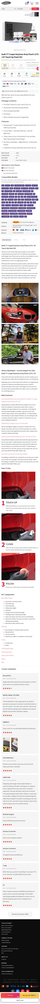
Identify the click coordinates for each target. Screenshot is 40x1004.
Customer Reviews (5, 932)
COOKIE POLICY (24, 982)
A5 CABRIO (20, 194)
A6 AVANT (11, 196)
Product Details (5, 940)
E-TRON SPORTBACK (19, 185)
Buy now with (26, 995)
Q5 (25, 196)
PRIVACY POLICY (33, 982)
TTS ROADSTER (5, 208)
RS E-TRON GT (5, 188)
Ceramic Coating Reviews (7, 967)
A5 (16, 194)
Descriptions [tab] (6, 240)
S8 (31, 202)
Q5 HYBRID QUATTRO (32, 196)
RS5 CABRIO (28, 199)
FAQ (2, 953)
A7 (16, 196)
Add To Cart (20, 1000)
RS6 (33, 199)
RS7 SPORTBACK (12, 211)
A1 (2, 191)
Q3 (22, 196)
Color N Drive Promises (6, 974)
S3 (9, 202)
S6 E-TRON (31, 188)
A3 (14, 191)
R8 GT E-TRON (25, 188)
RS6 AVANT (4, 211)
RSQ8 (11, 188)
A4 (32, 191)
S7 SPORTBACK (5, 216)
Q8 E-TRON (34, 185)
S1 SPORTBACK (21, 211)
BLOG (4, 979)
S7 (28, 202)
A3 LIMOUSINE (14, 208)
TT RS (21, 205)
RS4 (19, 199)
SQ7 (3, 205)
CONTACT (22, 979)
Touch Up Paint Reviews (7, 965)
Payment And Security (6, 951)
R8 (5, 199)
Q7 (2, 199)
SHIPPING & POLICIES (13, 979)
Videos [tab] (16, 240)
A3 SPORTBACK (26, 191)
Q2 (11, 216)
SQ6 (37, 188)
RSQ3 (3, 202)
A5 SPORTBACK (28, 194)
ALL (3, 185)
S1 (6, 202)
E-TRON (21, 216)
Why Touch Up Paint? (6, 927)
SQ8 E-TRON (17, 188)
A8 (18, 196)
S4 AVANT (16, 216)
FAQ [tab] (24, 240)
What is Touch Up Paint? (7, 925)
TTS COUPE (30, 205)
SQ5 (34, 202)
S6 (25, 202)
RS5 (22, 199)
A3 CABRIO (19, 191)
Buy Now (10, 995)
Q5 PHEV (7, 185)
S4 (12, 202)
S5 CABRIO (20, 202)
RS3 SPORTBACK (31, 208)
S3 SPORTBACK (13, 213)
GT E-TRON (28, 185)
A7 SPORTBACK (22, 208)
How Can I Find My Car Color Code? (9, 948)
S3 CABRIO (28, 211)
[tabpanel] (20, 31)
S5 (15, 202)
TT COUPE (8, 205)
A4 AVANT (11, 194)
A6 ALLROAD (5, 196)
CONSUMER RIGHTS (8, 982)
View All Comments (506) (20, 914)
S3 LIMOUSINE (5, 213)
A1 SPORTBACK (8, 191)
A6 (34, 194)
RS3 (15, 199)
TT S (25, 205)
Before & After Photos (6, 930)
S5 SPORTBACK (22, 213)
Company (3, 959)
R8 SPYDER (10, 199)
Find (35, 9)
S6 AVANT (29, 213)
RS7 (37, 199)
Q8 (25, 216)
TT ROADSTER (15, 205)
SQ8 (12, 185)
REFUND (16, 982)
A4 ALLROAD (5, 194)
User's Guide (4, 934)
